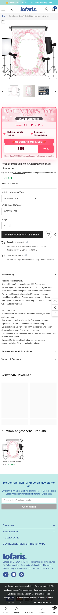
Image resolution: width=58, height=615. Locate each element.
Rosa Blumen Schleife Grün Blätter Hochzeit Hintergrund (12, 462)
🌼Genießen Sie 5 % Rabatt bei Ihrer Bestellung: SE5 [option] (29, 2)
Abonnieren (29, 506)
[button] (48, 75)
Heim (3, 16)
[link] (14, 420)
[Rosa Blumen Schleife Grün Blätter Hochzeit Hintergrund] (13, 449)
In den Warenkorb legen (22, 234)
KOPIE (46, 149)
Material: (12, 192)
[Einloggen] (46, 9)
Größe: (11, 205)
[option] (29, 51)
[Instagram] (14, 574)
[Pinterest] (21, 574)
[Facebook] (6, 574)
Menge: (4, 219)
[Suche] (11, 9)
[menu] (3, 9)
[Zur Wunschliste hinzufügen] (48, 234)
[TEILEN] (54, 234)
